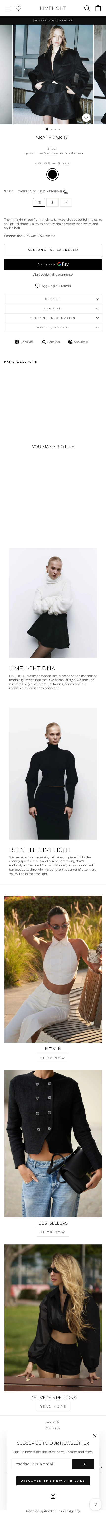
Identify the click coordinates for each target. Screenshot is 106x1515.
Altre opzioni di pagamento (53, 274)
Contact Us (53, 1428)
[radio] (52, 174)
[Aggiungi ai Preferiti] (10, 375)
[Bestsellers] (53, 1143)
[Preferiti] (18, 8)
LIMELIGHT (53, 8)
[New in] (53, 969)
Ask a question (53, 327)
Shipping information (53, 318)
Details (53, 299)
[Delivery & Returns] (53, 1317)
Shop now (53, 1058)
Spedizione (51, 153)
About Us (53, 1422)
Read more (53, 1406)
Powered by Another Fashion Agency (53, 1511)
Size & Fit (53, 308)
